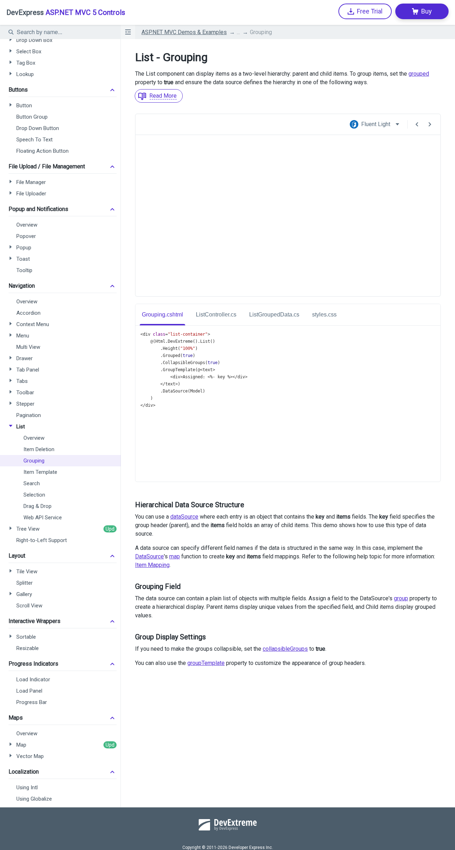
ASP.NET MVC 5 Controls (65, 12)
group (401, 598)
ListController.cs (216, 315)
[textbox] (64, 32)
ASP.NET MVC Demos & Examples (184, 32)
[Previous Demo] (417, 124)
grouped (418, 73)
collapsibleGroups (285, 648)
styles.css (324, 315)
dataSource (184, 516)
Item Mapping (152, 565)
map (174, 556)
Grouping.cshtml (162, 315)
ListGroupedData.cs (274, 315)
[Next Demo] (429, 124)
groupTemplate (206, 663)
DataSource (149, 556)
